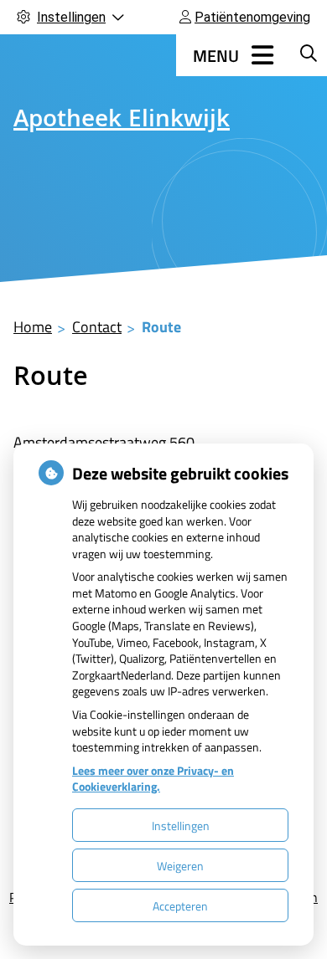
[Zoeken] (308, 52)
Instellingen (181, 825)
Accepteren (180, 906)
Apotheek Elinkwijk (121, 121)
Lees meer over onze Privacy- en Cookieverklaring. (153, 779)
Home (32, 326)
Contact (97, 326)
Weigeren (180, 865)
